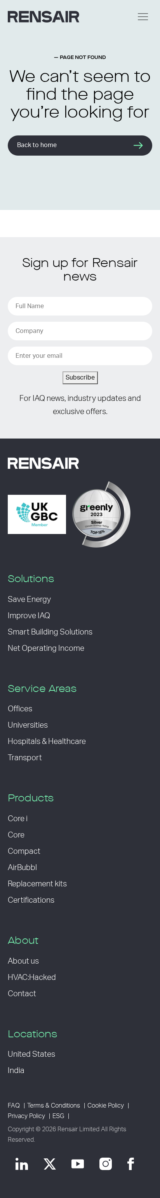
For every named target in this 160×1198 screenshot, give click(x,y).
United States (31, 1054)
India (16, 1071)
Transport (25, 758)
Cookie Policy (105, 1106)
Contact (22, 994)
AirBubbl (22, 868)
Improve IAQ (29, 616)
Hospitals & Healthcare (47, 741)
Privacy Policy (26, 1116)
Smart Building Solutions (50, 632)
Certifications (31, 900)
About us (23, 961)
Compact (24, 851)
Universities (28, 725)
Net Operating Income (46, 648)
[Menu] (143, 16)
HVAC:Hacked (32, 977)
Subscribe (80, 377)
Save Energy (29, 599)
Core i (18, 819)
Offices (20, 709)
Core (16, 835)
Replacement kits (37, 884)
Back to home (37, 145)
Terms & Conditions (53, 1106)
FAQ (14, 1106)
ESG (58, 1116)
